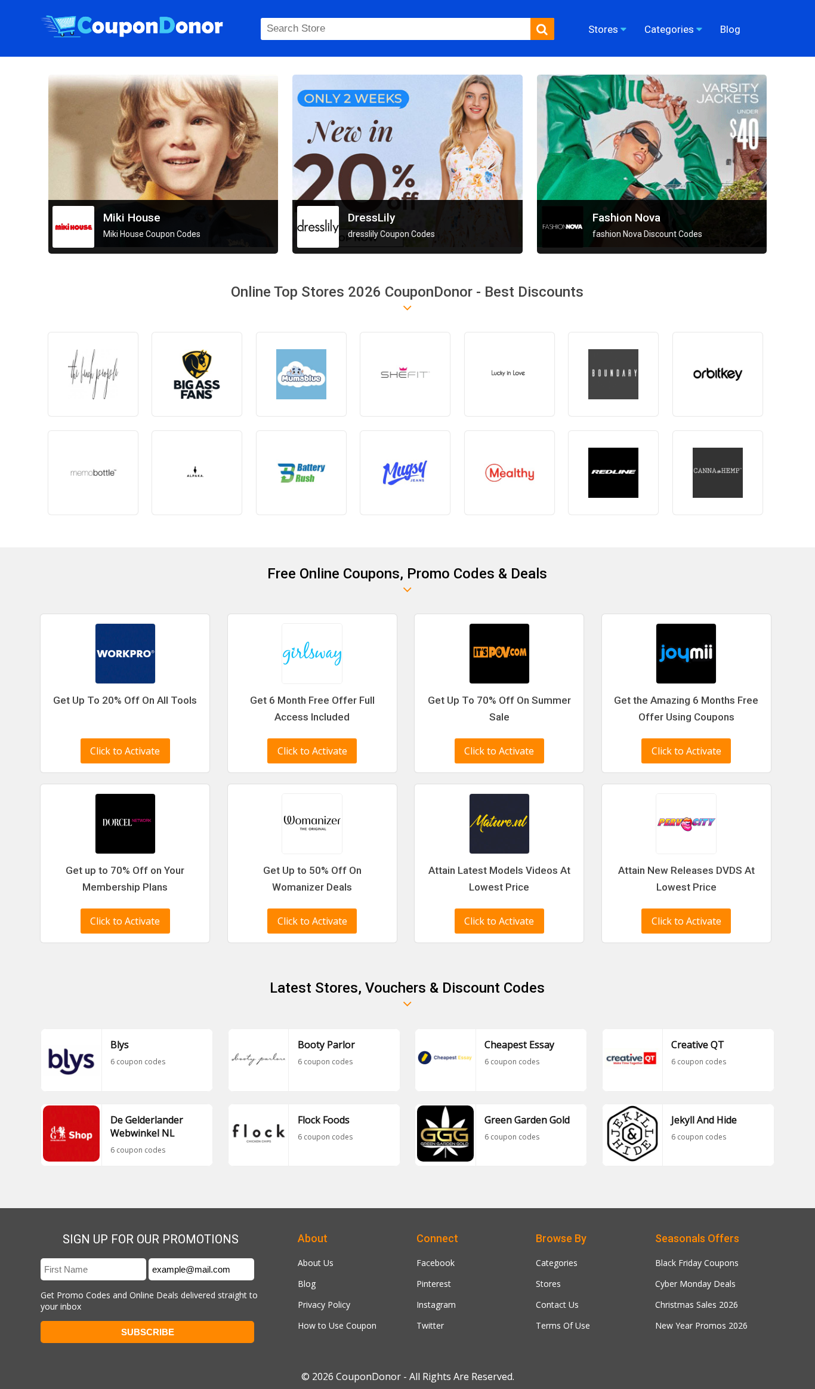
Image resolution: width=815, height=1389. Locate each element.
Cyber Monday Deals (695, 1283)
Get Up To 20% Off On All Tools (125, 700)
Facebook (435, 1262)
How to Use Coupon (337, 1325)
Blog (307, 1283)
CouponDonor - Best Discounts (482, 292)
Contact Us (557, 1304)
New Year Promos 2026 (701, 1325)
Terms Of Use (563, 1325)
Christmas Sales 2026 (696, 1304)
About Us (316, 1262)
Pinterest (433, 1283)
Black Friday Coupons (697, 1262)
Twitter (430, 1325)
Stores (548, 1283)
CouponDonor (368, 1376)
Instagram (436, 1304)
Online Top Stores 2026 (306, 292)
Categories (557, 1262)
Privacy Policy (324, 1304)
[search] (542, 29)
